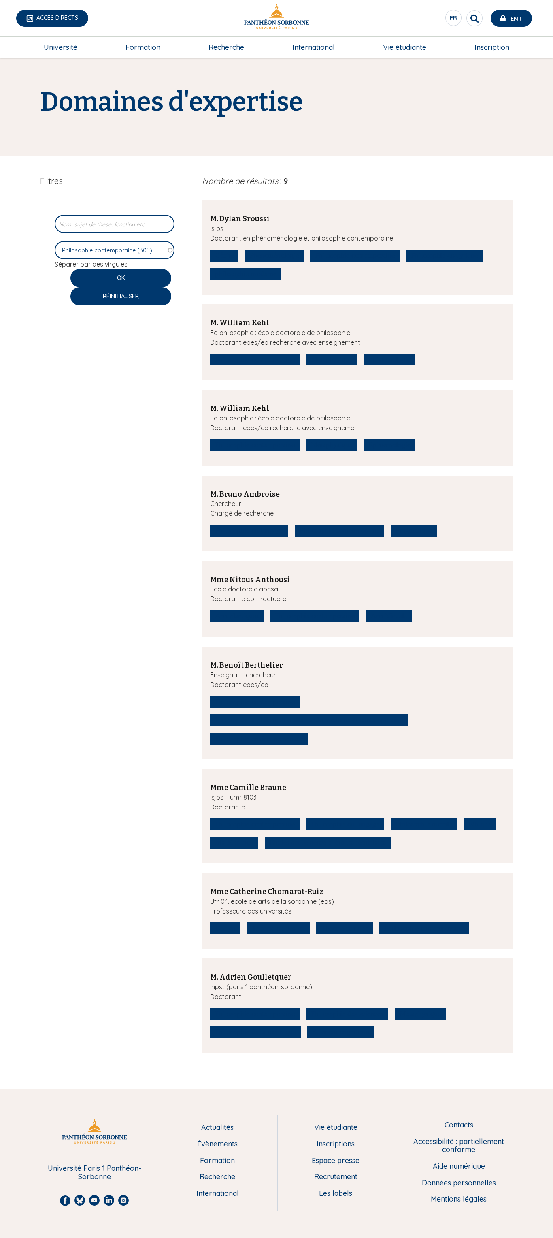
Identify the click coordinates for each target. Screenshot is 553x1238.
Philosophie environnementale (259, 738)
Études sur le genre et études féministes (328, 842)
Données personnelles (459, 1183)
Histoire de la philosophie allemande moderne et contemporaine (309, 720)
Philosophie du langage (249, 530)
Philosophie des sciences (347, 1014)
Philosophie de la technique (255, 1032)
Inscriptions (336, 1144)
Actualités (217, 1127)
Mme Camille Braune (248, 787)
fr (454, 20)
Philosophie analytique (444, 255)
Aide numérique (459, 1166)
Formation (142, 47)
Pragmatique (414, 530)
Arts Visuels (389, 616)
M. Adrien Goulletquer (250, 977)
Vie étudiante (404, 47)
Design (225, 928)
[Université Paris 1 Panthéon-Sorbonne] (276, 18)
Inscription (491, 47)
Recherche (226, 47)
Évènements (217, 1144)
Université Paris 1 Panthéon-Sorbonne (94, 1172)
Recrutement (335, 1177)
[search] (474, 18)
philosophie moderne (245, 274)
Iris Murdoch (234, 842)
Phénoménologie (274, 255)
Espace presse (335, 1161)
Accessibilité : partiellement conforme (458, 1146)
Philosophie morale (424, 824)
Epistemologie (389, 359)
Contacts (459, 1125)
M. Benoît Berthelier (246, 665)
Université (60, 47)
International (313, 47)
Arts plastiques (237, 616)
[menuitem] (60, 47)
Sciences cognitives (341, 1032)
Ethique (479, 824)
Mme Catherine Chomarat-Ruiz (266, 891)
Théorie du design (278, 928)
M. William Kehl (239, 322)
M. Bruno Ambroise (245, 494)
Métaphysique (331, 359)
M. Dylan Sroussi (240, 218)
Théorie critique (344, 928)
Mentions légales (459, 1199)
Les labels (335, 1193)
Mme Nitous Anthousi (250, 579)
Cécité (224, 255)
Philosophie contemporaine (355, 255)
